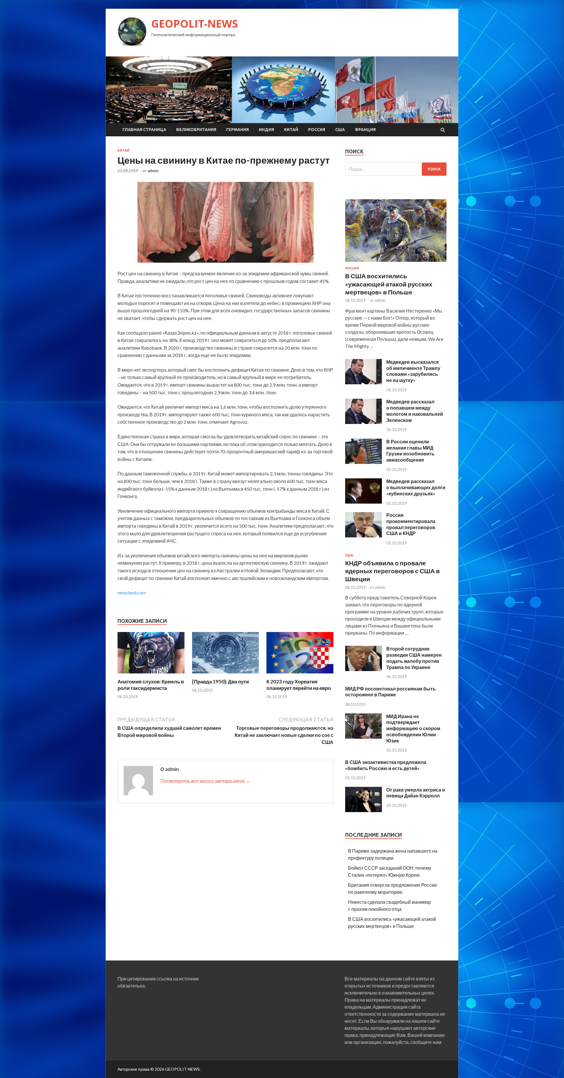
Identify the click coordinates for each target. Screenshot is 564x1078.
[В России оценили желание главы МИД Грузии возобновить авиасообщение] (363, 462)
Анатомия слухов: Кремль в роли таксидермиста (151, 684)
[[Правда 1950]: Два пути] (225, 675)
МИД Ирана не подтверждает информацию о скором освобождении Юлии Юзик (413, 728)
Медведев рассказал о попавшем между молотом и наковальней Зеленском (414, 411)
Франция (365, 129)
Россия (316, 129)
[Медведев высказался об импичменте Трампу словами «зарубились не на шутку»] (363, 382)
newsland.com (132, 592)
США (340, 129)
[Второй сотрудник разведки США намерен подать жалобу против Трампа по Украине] (363, 669)
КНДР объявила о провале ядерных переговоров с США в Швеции (392, 571)
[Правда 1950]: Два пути (220, 681)
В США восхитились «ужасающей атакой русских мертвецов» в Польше (388, 284)
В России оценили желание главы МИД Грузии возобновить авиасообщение (410, 450)
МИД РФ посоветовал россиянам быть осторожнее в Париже (390, 692)
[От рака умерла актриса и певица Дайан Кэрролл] (363, 810)
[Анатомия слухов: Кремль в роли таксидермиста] (151, 675)
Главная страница (144, 129)
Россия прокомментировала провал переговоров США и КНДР (410, 524)
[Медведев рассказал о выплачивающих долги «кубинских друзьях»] (363, 501)
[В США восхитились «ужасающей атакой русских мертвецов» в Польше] (395, 263)
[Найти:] (395, 169)
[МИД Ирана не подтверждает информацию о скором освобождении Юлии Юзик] (363, 737)
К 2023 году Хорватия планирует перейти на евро (298, 684)
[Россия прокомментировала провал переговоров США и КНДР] (363, 535)
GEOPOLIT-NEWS (194, 23)
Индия (266, 129)
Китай (291, 129)
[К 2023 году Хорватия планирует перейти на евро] (299, 675)
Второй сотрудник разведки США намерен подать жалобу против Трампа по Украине (414, 658)
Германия (237, 129)
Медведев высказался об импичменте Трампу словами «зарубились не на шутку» (413, 371)
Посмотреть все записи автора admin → (205, 781)
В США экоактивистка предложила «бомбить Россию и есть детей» (385, 765)
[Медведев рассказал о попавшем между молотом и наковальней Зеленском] (363, 422)
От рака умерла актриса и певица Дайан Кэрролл (415, 793)
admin (153, 170)
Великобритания (196, 129)
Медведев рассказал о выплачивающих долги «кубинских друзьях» (415, 487)
